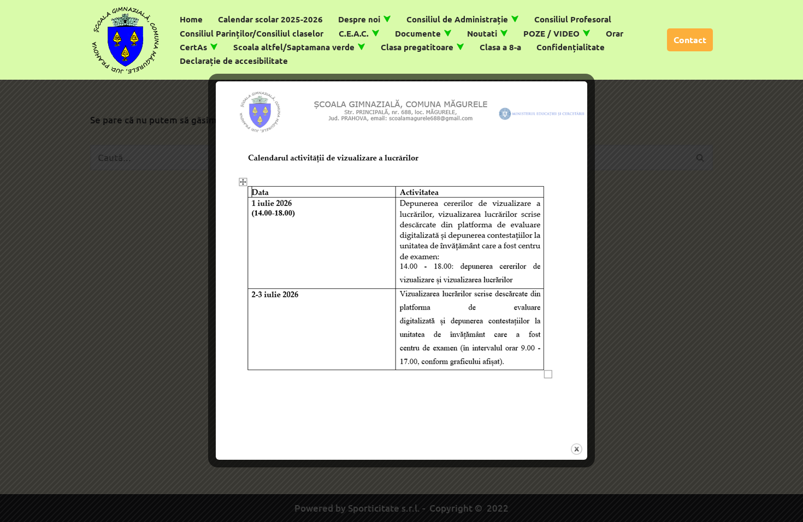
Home (191, 19)
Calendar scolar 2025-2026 (270, 19)
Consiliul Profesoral (572, 19)
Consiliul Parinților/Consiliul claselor (251, 33)
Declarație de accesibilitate (234, 60)
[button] (387, 19)
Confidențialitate (570, 46)
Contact (690, 39)
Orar (614, 33)
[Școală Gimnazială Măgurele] (125, 39)
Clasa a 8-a (500, 46)
